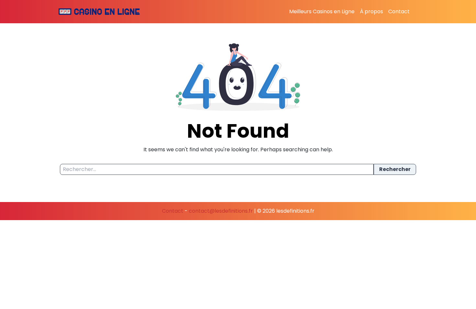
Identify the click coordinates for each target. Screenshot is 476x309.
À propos (371, 11)
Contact (399, 11)
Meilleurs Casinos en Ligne (322, 11)
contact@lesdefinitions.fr (221, 211)
